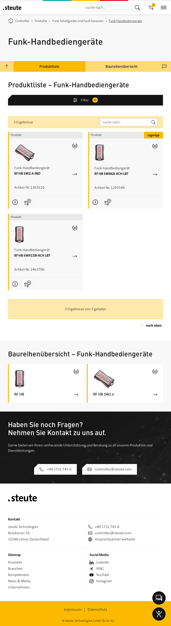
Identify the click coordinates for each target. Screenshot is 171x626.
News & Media (19, 581)
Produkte (15, 562)
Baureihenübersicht (121, 66)
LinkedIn (102, 562)
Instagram (104, 581)
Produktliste (49, 66)
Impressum (72, 609)
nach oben (154, 325)
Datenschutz (97, 609)
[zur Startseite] (12, 7)
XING (100, 568)
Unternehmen (19, 587)
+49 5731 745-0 (59, 469)
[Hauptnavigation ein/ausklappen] (163, 7)
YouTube (102, 574)
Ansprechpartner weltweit (115, 539)
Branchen (15, 568)
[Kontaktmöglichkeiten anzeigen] (159, 598)
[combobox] (107, 7)
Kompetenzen (18, 574)
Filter (88, 100)
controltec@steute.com (113, 469)
